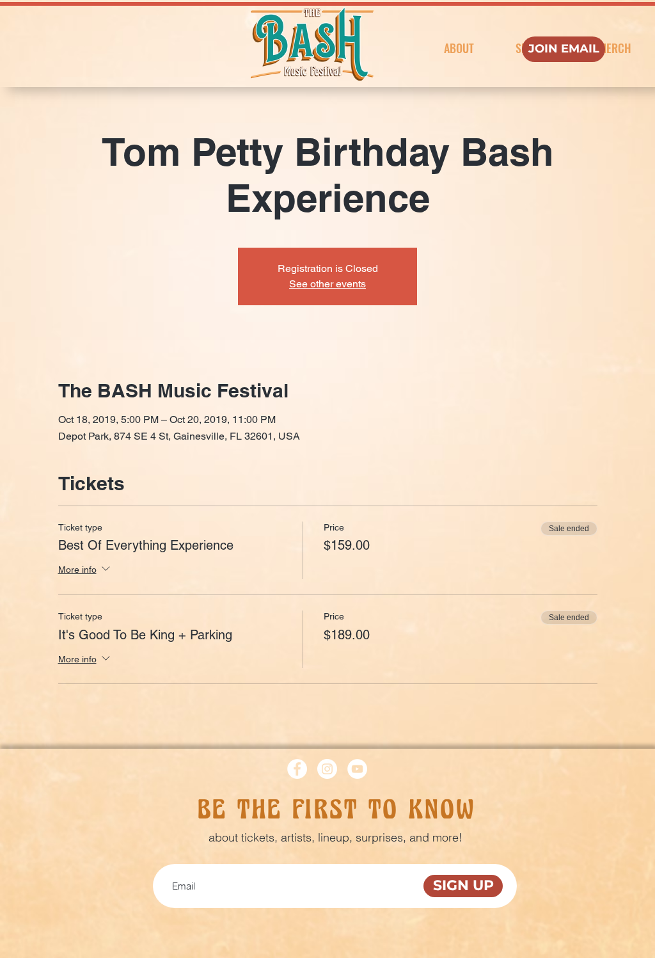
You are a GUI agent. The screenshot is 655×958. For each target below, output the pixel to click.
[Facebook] (297, 769)
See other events (327, 284)
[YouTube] (357, 769)
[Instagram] (327, 769)
